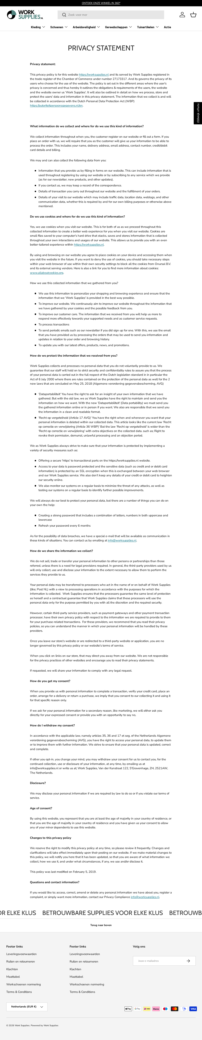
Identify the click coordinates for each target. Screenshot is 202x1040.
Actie (167, 27)
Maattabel (13, 977)
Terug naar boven (101, 925)
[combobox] (111, 14)
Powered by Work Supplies (44, 1025)
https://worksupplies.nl (94, 75)
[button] (193, 14)
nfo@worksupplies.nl (145, 897)
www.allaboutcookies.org (46, 273)
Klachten (12, 969)
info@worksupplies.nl (122, 540)
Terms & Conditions (19, 992)
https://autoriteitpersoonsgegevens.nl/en (56, 105)
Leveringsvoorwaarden (21, 954)
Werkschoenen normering (23, 984)
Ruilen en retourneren (20, 961)
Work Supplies (22, 1025)
